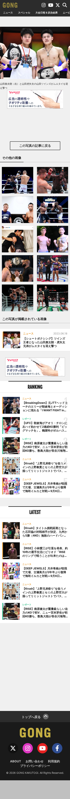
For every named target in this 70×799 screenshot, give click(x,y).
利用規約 (54, 761)
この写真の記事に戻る (35, 145)
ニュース (8, 12)
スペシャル (24, 12)
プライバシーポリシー (35, 766)
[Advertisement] (35, 666)
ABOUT (15, 761)
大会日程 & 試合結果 (46, 12)
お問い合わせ (34, 761)
